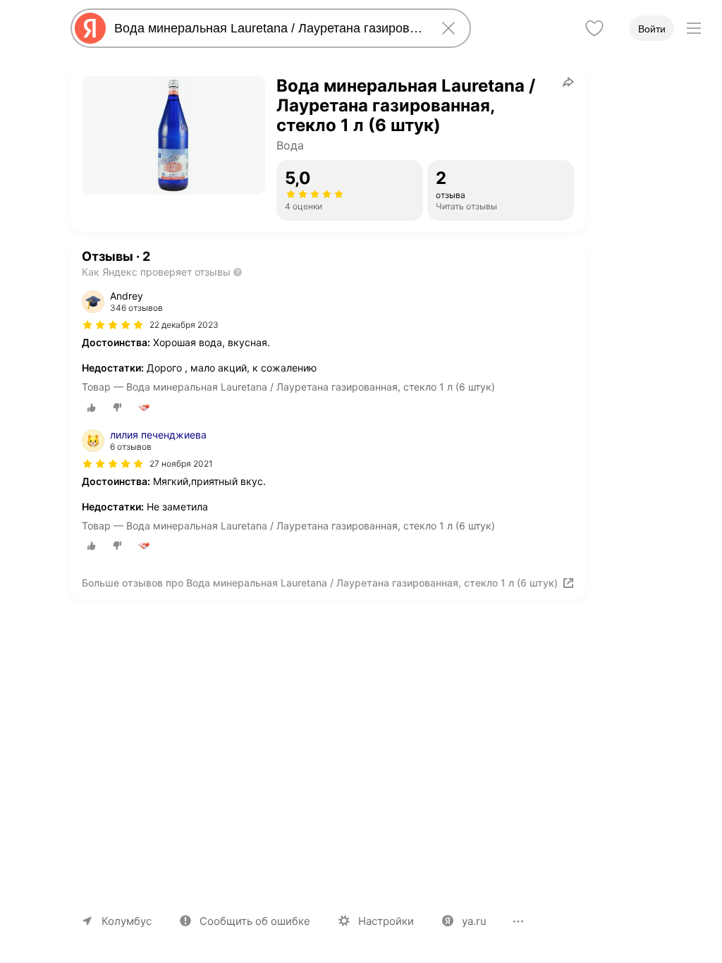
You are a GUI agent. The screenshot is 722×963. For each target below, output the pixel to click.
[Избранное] (594, 28)
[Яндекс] (90, 28)
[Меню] (694, 28)
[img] (113, 325)
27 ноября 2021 (181, 463)
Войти (652, 29)
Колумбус (127, 921)
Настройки (386, 921)
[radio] (92, 407)
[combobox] (268, 28)
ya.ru (474, 921)
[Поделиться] (568, 81)
